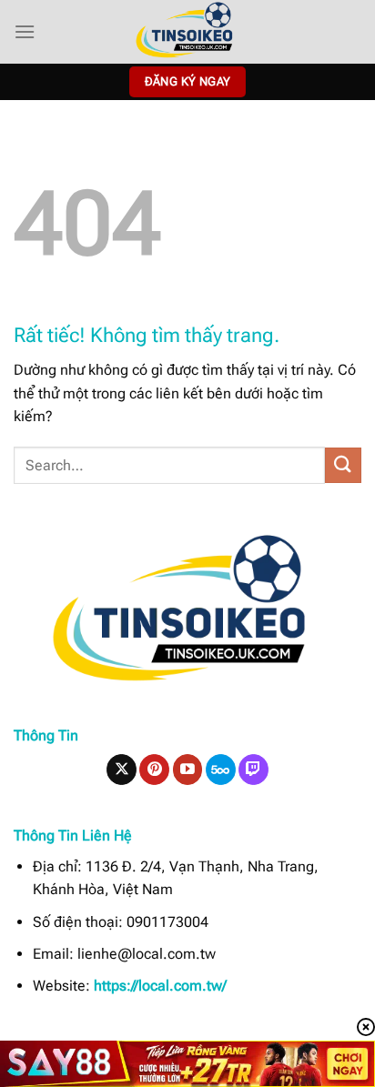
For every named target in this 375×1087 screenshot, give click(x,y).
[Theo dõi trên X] (121, 769)
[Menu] (24, 31)
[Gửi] (343, 465)
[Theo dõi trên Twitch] (253, 769)
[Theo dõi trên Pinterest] (154, 769)
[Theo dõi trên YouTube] (188, 769)
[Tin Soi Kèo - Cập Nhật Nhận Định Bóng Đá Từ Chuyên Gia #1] (187, 32)
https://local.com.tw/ (160, 985)
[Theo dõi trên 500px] (221, 769)
